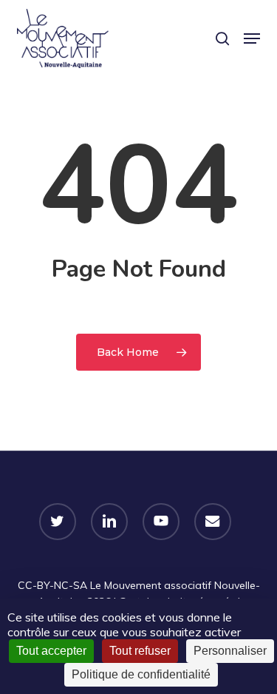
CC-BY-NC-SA (52, 585)
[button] (252, 38)
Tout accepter (51, 650)
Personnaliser (230, 650)
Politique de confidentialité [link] (141, 674)
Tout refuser (140, 650)
